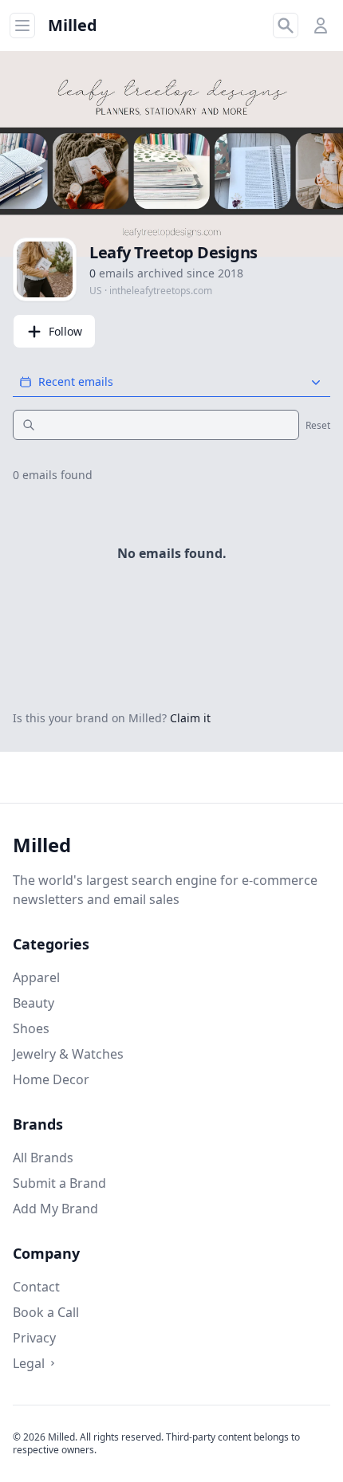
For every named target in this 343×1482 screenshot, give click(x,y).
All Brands (43, 1157)
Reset (318, 425)
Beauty (33, 1003)
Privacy (34, 1337)
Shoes (31, 1028)
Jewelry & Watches (68, 1054)
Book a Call (46, 1312)
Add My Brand (55, 1208)
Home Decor (51, 1079)
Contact (36, 1286)
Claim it (190, 717)
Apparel (36, 977)
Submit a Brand (59, 1183)
